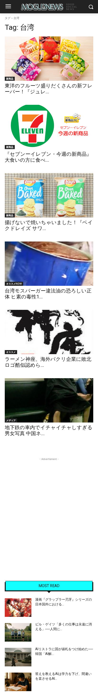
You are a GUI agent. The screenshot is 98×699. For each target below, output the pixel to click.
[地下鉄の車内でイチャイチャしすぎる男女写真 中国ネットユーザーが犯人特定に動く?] (49, 400)
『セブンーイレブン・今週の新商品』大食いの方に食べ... (48, 157)
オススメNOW (14, 283)
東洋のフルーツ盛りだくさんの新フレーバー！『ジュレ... (49, 89)
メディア (11, 420)
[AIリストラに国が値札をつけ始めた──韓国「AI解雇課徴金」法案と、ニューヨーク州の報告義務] (18, 657)
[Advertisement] (49, 511)
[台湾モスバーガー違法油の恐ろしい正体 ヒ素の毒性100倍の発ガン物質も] (49, 263)
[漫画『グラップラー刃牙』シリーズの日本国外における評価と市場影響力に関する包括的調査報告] (18, 607)
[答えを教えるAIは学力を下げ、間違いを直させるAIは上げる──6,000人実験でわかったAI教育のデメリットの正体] (18, 682)
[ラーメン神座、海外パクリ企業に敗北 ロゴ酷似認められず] (49, 332)
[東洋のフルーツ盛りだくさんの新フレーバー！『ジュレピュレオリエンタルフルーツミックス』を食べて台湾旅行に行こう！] (49, 58)
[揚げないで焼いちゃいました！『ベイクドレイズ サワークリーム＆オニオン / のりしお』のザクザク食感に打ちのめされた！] (49, 195)
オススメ (11, 352)
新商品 (9, 78)
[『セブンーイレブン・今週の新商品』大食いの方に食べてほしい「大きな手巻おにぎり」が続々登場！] (49, 127)
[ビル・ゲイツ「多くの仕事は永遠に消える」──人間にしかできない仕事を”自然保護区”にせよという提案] (18, 632)
